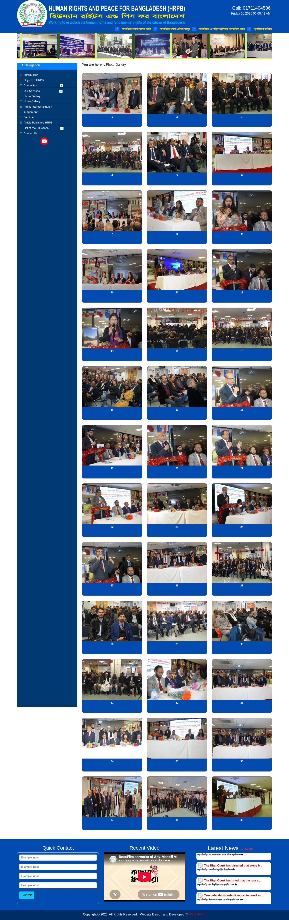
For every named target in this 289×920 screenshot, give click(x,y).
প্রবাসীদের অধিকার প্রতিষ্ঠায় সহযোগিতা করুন (206, 29)
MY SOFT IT (197, 914)
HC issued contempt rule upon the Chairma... (235, 886)
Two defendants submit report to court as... (233, 856)
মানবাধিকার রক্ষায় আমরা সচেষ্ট (66, 29)
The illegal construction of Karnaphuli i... (232, 901)
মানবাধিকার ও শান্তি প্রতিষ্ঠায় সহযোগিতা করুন (151, 29)
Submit (27, 895)
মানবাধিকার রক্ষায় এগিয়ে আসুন (104, 29)
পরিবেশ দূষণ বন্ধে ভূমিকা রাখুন (254, 29)
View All (247, 849)
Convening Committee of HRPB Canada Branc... (237, 871)
